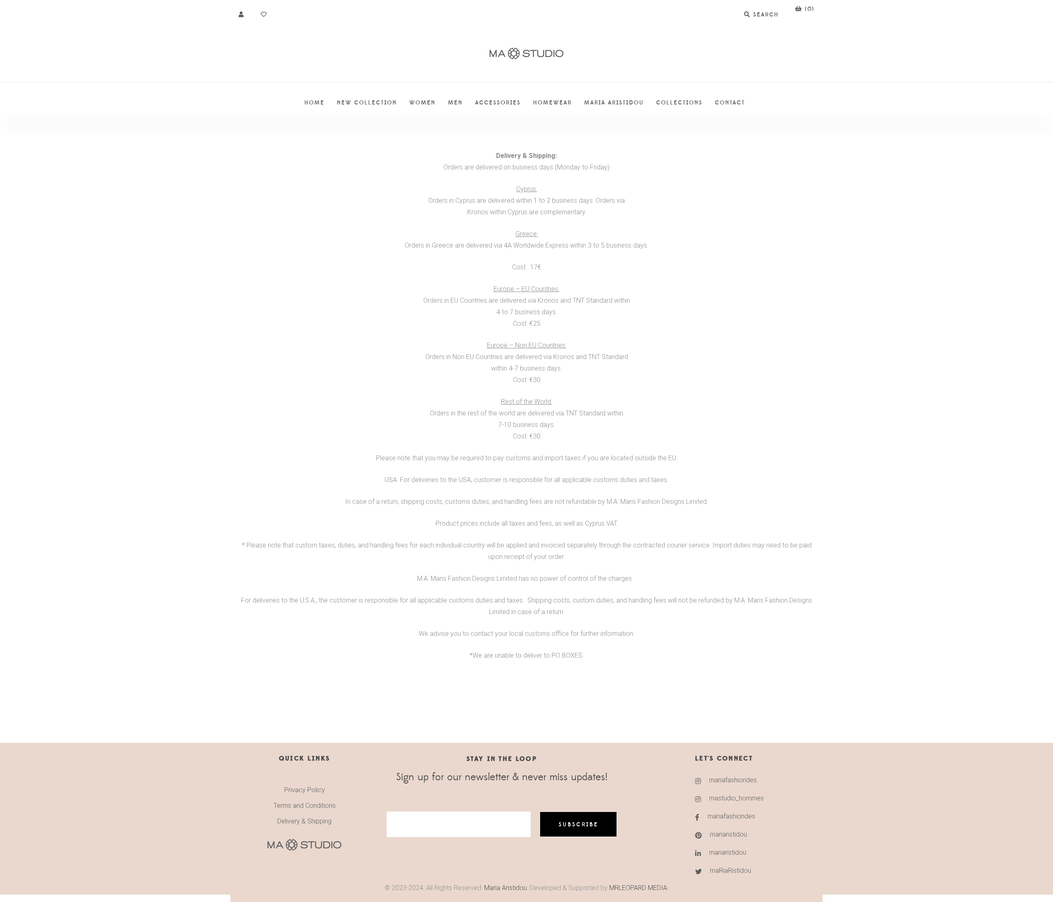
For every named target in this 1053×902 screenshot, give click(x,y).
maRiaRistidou (730, 870)
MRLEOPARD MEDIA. (638, 888)
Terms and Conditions (305, 805)
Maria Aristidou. (505, 888)
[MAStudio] (526, 54)
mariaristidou (728, 834)
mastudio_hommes (736, 798)
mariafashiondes (733, 780)
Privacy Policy (304, 790)
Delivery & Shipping (304, 821)
